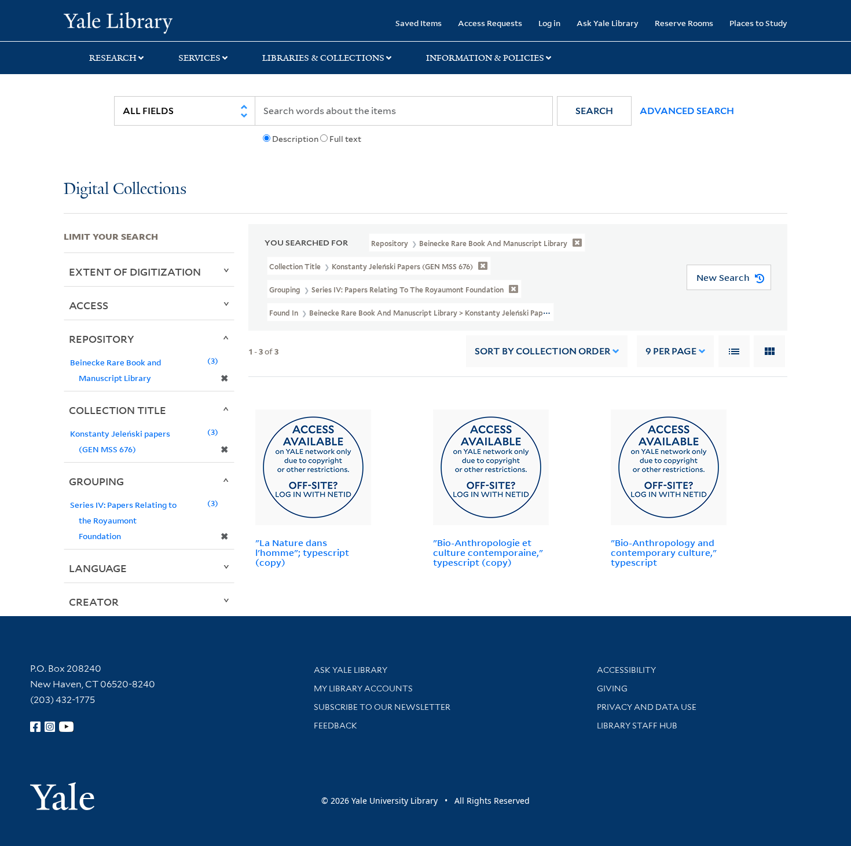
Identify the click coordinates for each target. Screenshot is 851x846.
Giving (612, 688)
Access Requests (490, 22)
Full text (345, 139)
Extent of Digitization (135, 272)
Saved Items (418, 22)
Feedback (335, 725)
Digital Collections (125, 190)
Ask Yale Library (608, 22)
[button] (594, 111)
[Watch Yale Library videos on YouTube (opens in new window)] (66, 727)
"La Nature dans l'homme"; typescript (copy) (302, 552)
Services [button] (199, 58)
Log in (549, 22)
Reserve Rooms (684, 22)
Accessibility (626, 670)
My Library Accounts (363, 688)
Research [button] (113, 58)
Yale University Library (118, 22)
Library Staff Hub (637, 725)
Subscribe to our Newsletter (382, 707)
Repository (101, 339)
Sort (542, 351)
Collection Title (117, 410)
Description (295, 139)
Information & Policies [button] (485, 58)
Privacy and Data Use (646, 707)
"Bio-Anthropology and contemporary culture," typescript (664, 552)
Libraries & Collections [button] (323, 58)
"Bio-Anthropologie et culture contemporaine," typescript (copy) (488, 552)
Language (98, 568)
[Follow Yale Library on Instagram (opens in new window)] (50, 727)
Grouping (96, 481)
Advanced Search (687, 110)
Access (88, 305)
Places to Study (758, 22)
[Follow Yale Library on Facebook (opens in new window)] (35, 727)
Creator (94, 602)
